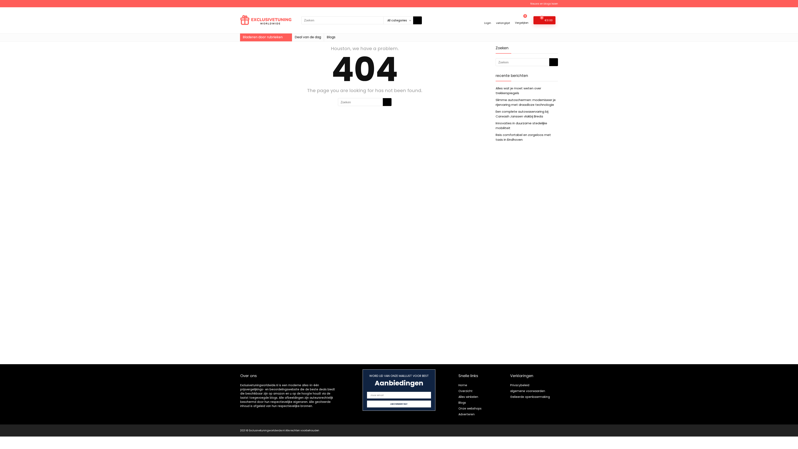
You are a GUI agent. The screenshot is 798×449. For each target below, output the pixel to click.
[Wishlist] (503, 18)
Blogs (331, 37)
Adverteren (466, 414)
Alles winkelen (468, 397)
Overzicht (465, 391)
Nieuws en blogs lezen (544, 3)
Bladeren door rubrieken (263, 37)
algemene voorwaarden (527, 391)
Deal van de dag (308, 37)
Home (462, 385)
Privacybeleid (519, 385)
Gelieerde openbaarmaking (530, 397)
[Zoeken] (417, 20)
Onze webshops (470, 408)
